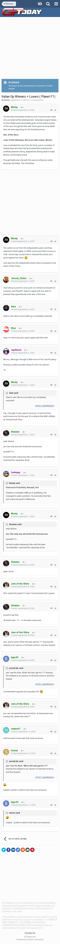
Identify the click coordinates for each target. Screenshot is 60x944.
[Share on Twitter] (4, 850)
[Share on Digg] (13, 850)
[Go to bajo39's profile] (6, 659)
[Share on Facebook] (8, 850)
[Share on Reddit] (23, 850)
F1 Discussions (36, 100)
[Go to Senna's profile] (6, 752)
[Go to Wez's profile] (6, 329)
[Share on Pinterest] (32, 850)
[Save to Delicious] (18, 850)
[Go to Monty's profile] (6, 108)
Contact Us (30, 933)
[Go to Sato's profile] (6, 308)
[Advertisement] (30, 49)
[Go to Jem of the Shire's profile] (6, 585)
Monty (7, 100)
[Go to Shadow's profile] (6, 433)
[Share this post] (55, 110)
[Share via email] (27, 850)
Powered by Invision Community (30, 939)
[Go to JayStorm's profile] (6, 351)
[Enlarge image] (26, 257)
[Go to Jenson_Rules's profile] (6, 280)
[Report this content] (51, 110)
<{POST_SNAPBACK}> (44, 406)
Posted (22, 110)
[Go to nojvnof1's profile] (6, 730)
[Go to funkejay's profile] (6, 474)
